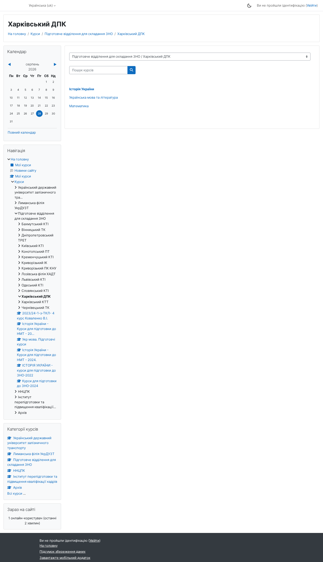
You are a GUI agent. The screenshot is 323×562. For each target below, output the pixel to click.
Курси (35, 34)
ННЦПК (19, 470)
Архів (17, 487)
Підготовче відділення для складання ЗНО (79, 34)
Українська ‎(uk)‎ (41, 5)
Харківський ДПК (131, 34)
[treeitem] (32, 286)
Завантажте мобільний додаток (65, 558)
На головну (17, 34)
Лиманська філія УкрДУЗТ (33, 454)
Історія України (81, 89)
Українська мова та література (93, 97)
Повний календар (22, 132)
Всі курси (14, 493)
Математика (79, 106)
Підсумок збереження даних (62, 551)
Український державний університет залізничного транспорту (29, 443)
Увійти (312, 5)
